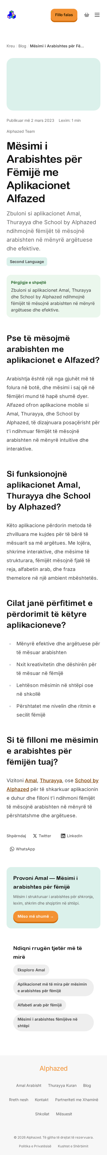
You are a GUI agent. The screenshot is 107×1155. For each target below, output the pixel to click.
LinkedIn (74, 835)
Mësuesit (64, 1113)
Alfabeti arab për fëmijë (40, 1005)
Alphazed (54, 1068)
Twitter (45, 835)
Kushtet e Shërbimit (73, 1146)
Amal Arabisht (28, 1085)
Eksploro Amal (31, 970)
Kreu (11, 46)
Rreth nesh (18, 1099)
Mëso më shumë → (36, 916)
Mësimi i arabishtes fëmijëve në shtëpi (47, 1022)
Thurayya (51, 780)
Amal (31, 780)
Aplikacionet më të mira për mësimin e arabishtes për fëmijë (52, 987)
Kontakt (42, 1099)
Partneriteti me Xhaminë (76, 1099)
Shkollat (42, 1113)
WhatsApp (25, 849)
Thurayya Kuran (62, 1085)
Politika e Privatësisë (35, 1146)
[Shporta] (87, 15)
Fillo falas (64, 14)
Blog (22, 46)
